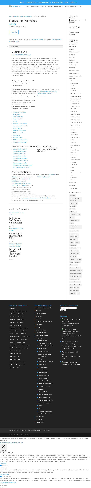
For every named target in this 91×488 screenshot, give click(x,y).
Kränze (72, 236)
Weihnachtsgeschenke (54, 6)
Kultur (76, 236)
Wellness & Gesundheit (20, 123)
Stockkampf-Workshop (21, 55)
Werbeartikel (73, 188)
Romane (71, 49)
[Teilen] (4, 485)
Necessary (5, 466)
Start (10, 16)
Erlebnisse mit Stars (19, 133)
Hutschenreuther (74, 234)
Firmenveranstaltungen (28, 198)
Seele (76, 250)
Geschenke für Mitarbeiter (43, 198)
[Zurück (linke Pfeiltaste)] (0, 487)
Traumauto (16, 135)
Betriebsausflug (25, 179)
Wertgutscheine (17, 137)
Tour (71, 265)
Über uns (12, 430)
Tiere (71, 262)
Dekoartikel (73, 206)
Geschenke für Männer (20, 149)
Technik (66, 2)
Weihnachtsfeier (17, 183)
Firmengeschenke (74, 73)
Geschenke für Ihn (44, 2)
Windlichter (73, 293)
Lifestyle (77, 242)
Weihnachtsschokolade (75, 285)
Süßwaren (72, 259)
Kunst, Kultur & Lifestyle (20, 126)
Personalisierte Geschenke (44, 308)
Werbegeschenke (74, 290)
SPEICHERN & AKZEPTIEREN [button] (8, 483)
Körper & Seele (75, 145)
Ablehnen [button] (10, 443)
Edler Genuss (73, 212)
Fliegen (72, 223)
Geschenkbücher (74, 70)
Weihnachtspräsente (75, 282)
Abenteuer (12, 42)
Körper (71, 242)
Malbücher (72, 65)
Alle (27, 6)
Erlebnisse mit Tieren (19, 130)
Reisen (15, 121)
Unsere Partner (21, 430)
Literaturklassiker (74, 52)
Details (14, 32)
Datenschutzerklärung (34, 430)
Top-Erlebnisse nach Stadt (21, 167)
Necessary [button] (3, 463)
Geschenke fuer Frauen (74, 227)
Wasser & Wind (17, 128)
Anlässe (22, 2)
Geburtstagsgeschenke (20, 163)
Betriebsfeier (16, 181)
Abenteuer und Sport (19, 112)
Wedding (72, 68)
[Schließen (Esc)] (6, 485)
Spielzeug (72, 253)
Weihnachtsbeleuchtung (76, 270)
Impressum (46, 430)
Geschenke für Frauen (19, 151)
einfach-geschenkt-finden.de (22, 435)
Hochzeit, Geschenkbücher (44, 322)
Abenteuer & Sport (26, 16)
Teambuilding (26, 183)
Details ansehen (18, 443)
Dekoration (72, 185)
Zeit (53, 39)
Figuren (72, 217)
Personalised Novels (75, 76)
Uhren (75, 265)
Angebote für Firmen (21, 171)
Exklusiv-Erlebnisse (44, 397)
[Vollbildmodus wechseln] (2, 485)
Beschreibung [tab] (15, 47)
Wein (71, 287)
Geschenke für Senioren (20, 158)
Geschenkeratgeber (71, 6)
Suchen (72, 22)
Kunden (14, 177)
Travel (72, 167)
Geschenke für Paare (19, 153)
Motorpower (16, 114)
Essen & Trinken (18, 116)
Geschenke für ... (76, 93)
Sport (17, 42)
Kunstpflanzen (73, 239)
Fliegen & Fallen (17, 119)
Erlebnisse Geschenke (37, 6)
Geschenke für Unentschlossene (22, 165)
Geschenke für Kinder (57, 2)
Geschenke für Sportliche (20, 160)
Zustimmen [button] (3, 443)
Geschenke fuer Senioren (45, 346)
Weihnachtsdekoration (75, 273)
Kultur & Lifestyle (76, 96)
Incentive (23, 181)
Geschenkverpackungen (20, 142)
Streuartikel (73, 256)
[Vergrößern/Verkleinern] (0, 485)
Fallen (78, 214)
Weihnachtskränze (74, 279)
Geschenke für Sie (31, 2)
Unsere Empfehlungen (45, 394)
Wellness (76, 287)
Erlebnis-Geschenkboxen (20, 140)
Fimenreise (15, 185)
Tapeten (79, 259)
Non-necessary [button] (4, 474)
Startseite (73, 142)
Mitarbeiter (52, 175)
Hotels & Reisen (75, 125)
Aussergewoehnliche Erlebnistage (75, 199)
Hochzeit (72, 57)
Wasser (72, 268)
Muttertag (72, 54)
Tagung (24, 185)
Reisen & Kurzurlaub (44, 403)
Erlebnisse (72, 2)
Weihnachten (73, 182)
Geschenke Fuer (75, 81)
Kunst (72, 170)
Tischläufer (77, 262)
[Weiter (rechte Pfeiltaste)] (2, 487)
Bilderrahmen (73, 203)
